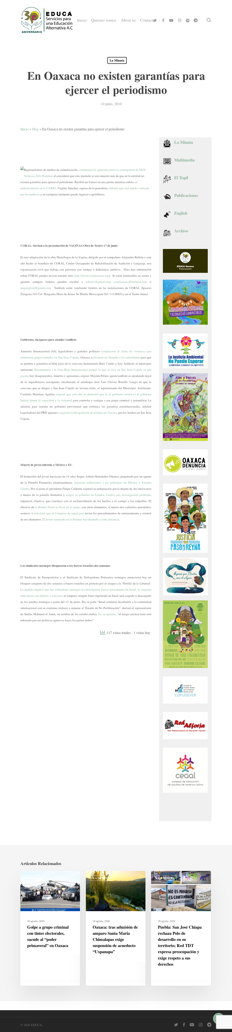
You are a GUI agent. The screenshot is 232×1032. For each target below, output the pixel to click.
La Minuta (117, 60)
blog (35, 129)
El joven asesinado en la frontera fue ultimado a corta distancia (80, 519)
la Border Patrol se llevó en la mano (57, 507)
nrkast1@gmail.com (98, 282)
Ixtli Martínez (44, 176)
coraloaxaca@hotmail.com (130, 282)
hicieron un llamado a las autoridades (116, 357)
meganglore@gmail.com (35, 288)
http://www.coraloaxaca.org (91, 276)
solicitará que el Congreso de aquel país (59, 513)
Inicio (24, 129)
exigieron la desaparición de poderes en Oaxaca (87, 412)
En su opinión (107, 614)
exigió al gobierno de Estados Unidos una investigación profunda (108, 495)
